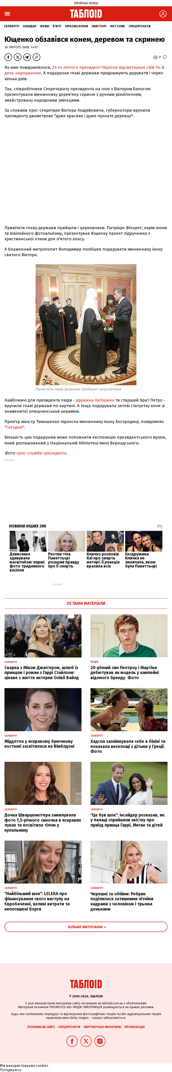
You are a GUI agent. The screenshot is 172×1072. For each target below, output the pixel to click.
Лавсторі (99, 26)
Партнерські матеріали (102, 1027)
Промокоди (135, 1027)
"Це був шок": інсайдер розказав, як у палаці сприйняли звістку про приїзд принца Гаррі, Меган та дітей (127, 820)
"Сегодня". (14, 427)
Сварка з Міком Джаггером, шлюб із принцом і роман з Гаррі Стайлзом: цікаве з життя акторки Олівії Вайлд (41, 672)
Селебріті (11, 26)
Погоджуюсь (10, 1070)
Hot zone (117, 26)
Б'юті (57, 26)
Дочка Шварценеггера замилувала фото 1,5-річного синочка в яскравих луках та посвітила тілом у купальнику (42, 822)
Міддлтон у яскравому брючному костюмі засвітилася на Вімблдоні (39, 744)
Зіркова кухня (76, 26)
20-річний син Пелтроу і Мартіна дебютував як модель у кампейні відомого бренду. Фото (124, 672)
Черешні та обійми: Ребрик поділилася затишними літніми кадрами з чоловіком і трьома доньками (121, 901)
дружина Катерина (95, 400)
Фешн (44, 26)
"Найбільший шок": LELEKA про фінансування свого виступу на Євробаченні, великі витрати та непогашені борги (37, 901)
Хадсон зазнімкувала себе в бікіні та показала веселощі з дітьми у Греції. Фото (127, 746)
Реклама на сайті (41, 1027)
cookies (42, 1066)
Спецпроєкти (139, 26)
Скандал (29, 26)
